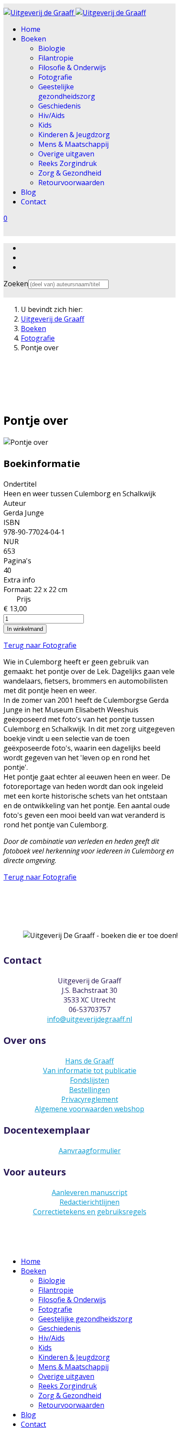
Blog (28, 192)
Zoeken (15, 283)
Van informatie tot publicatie (89, 1070)
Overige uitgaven (66, 154)
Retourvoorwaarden (71, 182)
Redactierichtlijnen (89, 1202)
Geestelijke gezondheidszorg (66, 91)
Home (30, 29)
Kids (45, 125)
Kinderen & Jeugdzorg (74, 134)
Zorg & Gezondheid (69, 173)
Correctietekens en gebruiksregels (89, 1211)
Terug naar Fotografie (39, 645)
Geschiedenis (59, 106)
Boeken (33, 39)
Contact (33, 202)
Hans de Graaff (89, 1061)
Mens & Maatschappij (73, 144)
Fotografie (55, 77)
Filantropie (55, 58)
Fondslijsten (89, 1080)
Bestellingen (89, 1089)
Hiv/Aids (51, 115)
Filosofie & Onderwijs (72, 67)
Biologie (51, 48)
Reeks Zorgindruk (67, 163)
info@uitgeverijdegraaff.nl (89, 1019)
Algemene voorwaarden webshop (89, 1109)
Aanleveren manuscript (89, 1192)
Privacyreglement (89, 1099)
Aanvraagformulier (90, 1150)
